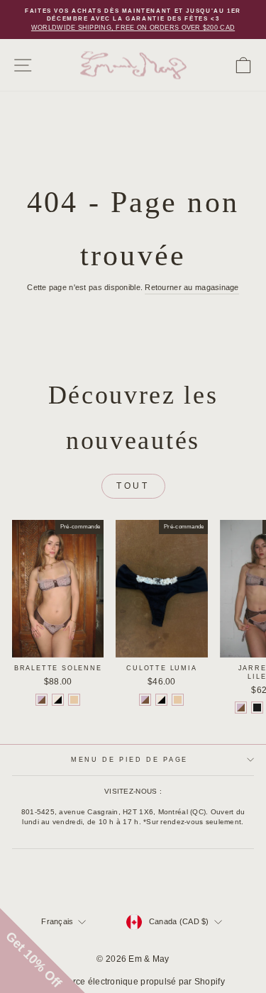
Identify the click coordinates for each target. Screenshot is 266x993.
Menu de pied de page (129, 759)
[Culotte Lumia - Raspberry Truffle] (145, 699)
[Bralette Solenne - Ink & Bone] (57, 699)
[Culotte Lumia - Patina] (177, 699)
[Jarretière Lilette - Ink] (257, 707)
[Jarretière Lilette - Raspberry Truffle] (240, 707)
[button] (42, 950)
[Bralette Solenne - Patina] (74, 699)
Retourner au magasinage (191, 287)
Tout (132, 486)
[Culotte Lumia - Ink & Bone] (161, 699)
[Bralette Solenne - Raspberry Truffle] (41, 699)
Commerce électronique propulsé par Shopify (133, 982)
